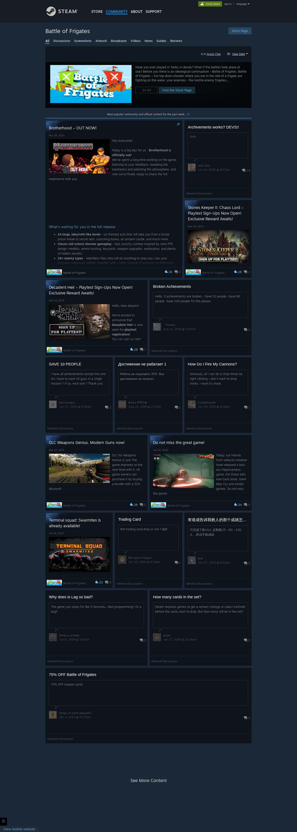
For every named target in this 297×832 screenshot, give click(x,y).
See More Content (148, 780)
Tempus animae (69, 635)
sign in (227, 3)
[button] (238, 53)
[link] (19, 829)
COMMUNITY (117, 11)
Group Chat (214, 54)
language (242, 3)
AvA (200, 558)
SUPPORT (154, 11)
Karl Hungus (67, 402)
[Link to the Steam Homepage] (62, 15)
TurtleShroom (206, 402)
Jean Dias (204, 165)
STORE (97, 11)
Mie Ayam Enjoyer (140, 557)
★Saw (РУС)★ (137, 402)
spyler (167, 635)
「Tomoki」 (170, 325)
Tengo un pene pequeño (75, 713)
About (137, 11)
